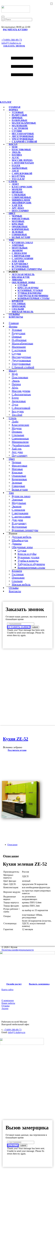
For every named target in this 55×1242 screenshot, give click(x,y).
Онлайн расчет (14, 984)
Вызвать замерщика (39, 984)
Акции (4, 1008)
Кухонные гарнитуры (27, 269)
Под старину (20, 210)
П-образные (19, 120)
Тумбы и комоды (29, 293)
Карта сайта (7, 989)
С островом (20, 128)
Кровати (17, 301)
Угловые (18, 112)
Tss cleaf (17, 414)
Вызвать (12, 1145)
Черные (17, 216)
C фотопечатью (23, 163)
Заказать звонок (14, 46)
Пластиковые (21, 149)
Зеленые (18, 232)
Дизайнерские (22, 202)
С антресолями (22, 258)
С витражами (21, 256)
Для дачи (18, 261)
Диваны (17, 280)
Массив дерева (22, 160)
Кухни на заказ (22, 242)
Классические (22, 187)
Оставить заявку (18, 627)
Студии (17, 131)
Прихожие (19, 306)
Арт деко (18, 208)
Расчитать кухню (15, 29)
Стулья (22, 285)
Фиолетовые (20, 218)
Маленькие (20, 125)
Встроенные (20, 266)
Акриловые (20, 168)
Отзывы (13, 587)
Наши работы (8, 1003)
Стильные (19, 194)
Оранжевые (20, 226)
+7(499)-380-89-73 (11, 39)
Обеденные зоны (23, 282)
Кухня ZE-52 (15, 738)
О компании (7, 1000)
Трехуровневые (23, 139)
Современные (21, 197)
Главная (14, 323)
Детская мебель (23, 274)
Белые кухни (21, 237)
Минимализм (21, 200)
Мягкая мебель (22, 311)
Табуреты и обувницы (33, 295)
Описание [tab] (12, 844)
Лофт (15, 184)
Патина (17, 155)
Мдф (15, 147)
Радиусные (19, 115)
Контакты (16, 317)
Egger (16, 165)
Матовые (18, 221)
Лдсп (15, 171)
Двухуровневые (23, 136)
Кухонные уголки (30, 290)
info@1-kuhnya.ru (11, 42)
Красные (18, 224)
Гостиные (19, 303)
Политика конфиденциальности (18, 950)
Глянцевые (19, 234)
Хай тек (17, 205)
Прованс (17, 192)
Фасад (13, 144)
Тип (11, 240)
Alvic (15, 157)
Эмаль (16, 152)
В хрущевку (20, 264)
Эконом (17, 250)
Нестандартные (23, 133)
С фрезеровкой (22, 173)
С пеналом (19, 253)
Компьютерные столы (33, 298)
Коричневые (20, 229)
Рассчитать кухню (17, 750)
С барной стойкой (24, 141)
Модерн (17, 189)
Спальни (18, 309)
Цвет (12, 213)
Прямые (17, 117)
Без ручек (18, 176)
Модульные (20, 248)
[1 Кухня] (27, 953)
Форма (13, 109)
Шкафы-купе (21, 277)
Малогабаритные (24, 123)
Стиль (13, 181)
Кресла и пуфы (28, 287)
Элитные (18, 245)
